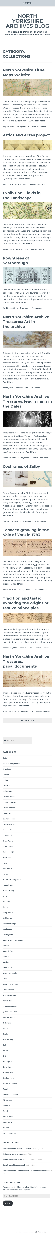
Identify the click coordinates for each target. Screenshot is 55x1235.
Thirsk (5, 1089)
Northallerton (8, 990)
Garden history (9, 824)
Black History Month (11, 764)
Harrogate (7, 868)
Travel (5, 1111)
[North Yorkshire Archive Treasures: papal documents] (27, 686)
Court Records (9, 808)
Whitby (6, 1128)
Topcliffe (6, 1106)
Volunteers (7, 1122)
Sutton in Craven (10, 1084)
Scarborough (8, 1039)
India (5, 896)
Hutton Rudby (8, 890)
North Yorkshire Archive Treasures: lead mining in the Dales (27, 401)
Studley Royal (8, 1078)
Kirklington (7, 918)
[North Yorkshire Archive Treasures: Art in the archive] (27, 347)
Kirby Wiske (8, 913)
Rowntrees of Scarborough (16, 260)
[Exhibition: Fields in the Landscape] (27, 218)
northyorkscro (23, 126)
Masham (6, 962)
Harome (6, 863)
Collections (7, 791)
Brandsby (7, 769)
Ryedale (6, 1034)
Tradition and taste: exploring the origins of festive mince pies (26, 603)
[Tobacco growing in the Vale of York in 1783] (27, 555)
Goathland (7, 835)
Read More (39, 120)
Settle (5, 1050)
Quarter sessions (10, 1012)
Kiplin (5, 907)
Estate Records (9, 819)
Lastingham (8, 935)
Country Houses (9, 802)
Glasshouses (8, 830)
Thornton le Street (10, 1095)
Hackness (7, 857)
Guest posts (8, 846)
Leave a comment (39, 126)
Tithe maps (7, 1100)
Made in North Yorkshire (13, 940)
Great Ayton (8, 841)
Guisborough (8, 852)
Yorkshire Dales (9, 1133)
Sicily (5, 1056)
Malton (6, 946)
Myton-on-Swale (10, 973)
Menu (28, 3)
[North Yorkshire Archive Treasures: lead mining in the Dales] (27, 426)
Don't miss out (11, 1182)
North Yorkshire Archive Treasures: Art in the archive (26, 322)
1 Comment (37, 308)
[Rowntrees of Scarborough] (27, 283)
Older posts (27, 720)
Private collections (10, 1006)
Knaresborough (9, 924)
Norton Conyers (9, 995)
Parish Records (9, 1001)
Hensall (6, 874)
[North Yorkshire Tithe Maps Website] (27, 95)
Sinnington (7, 1061)
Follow (7, 1203)
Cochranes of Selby (21, 466)
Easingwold (8, 813)
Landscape (7, 929)
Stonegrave (8, 1072)
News (5, 979)
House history (8, 885)
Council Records (9, 797)
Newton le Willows (10, 984)
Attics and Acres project (26, 135)
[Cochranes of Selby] (27, 486)
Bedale (5, 758)
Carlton (6, 775)
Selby (5, 1045)
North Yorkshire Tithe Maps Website (24, 72)
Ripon (5, 1028)
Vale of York (8, 1117)
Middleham (7, 968)
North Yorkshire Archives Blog (27, 21)
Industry (6, 902)
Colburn (6, 786)
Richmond (7, 1023)
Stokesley (7, 1067)
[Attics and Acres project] (27, 149)
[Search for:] (17, 741)
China (5, 780)
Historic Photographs (12, 880)
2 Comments (36, 388)
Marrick (6, 957)
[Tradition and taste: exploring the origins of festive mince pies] (27, 623)
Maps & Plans (8, 951)
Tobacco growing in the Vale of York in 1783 (26, 532)
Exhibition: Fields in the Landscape (22, 195)
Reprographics (9, 1017)
